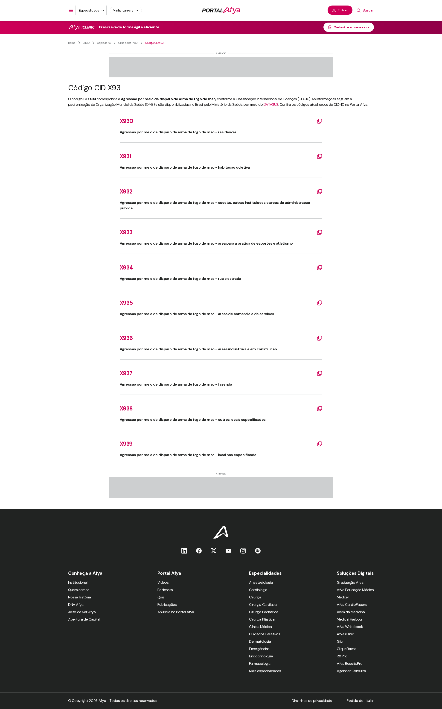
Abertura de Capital (84, 619)
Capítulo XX (104, 43)
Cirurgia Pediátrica (263, 611)
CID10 (86, 43)
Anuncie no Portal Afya (175, 611)
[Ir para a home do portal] (221, 10)
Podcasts (165, 589)
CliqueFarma (346, 648)
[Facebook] (199, 551)
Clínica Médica (260, 626)
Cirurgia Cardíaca (262, 604)
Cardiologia (258, 589)
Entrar (343, 10)
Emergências (259, 648)
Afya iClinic (345, 634)
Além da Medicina (351, 611)
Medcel (343, 597)
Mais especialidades (265, 670)
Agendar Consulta (351, 670)
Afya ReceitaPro (350, 663)
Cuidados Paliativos (264, 634)
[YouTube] (228, 551)
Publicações (167, 604)
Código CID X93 (154, 43)
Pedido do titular (360, 700)
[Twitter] (213, 551)
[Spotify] (258, 551)
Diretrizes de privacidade (312, 700)
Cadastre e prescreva (351, 27)
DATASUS (271, 104)
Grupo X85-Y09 (128, 43)
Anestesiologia (261, 582)
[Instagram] (243, 551)
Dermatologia (260, 641)
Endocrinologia (261, 656)
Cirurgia (255, 597)
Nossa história (79, 597)
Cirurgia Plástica (261, 619)
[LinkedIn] (184, 551)
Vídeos (163, 582)
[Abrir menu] (71, 10)
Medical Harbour (350, 619)
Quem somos (78, 589)
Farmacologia (259, 663)
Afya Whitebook (350, 626)
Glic (340, 641)
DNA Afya (76, 604)
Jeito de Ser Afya (82, 611)
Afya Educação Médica (355, 589)
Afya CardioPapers (352, 604)
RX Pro (342, 656)
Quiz (160, 597)
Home (71, 43)
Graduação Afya (350, 582)
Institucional (77, 582)
